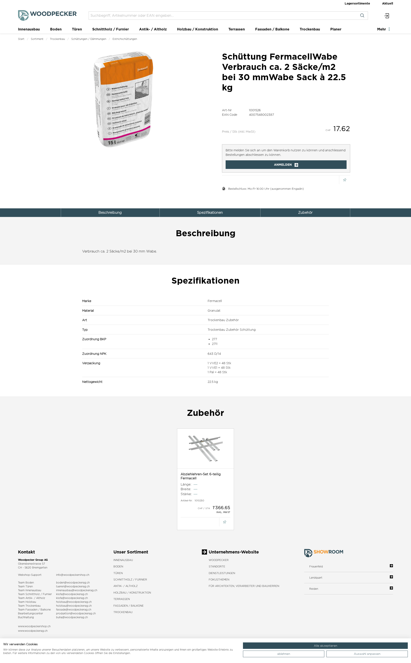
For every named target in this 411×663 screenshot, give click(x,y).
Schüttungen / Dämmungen (88, 39)
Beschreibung (110, 212)
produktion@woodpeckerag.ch (76, 613)
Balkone (45, 609)
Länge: (186, 484)
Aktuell (387, 3)
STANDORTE (217, 566)
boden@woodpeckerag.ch (73, 582)
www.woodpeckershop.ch (34, 626)
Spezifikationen (210, 212)
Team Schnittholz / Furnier (35, 594)
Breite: (186, 489)
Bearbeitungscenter (30, 613)
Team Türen (25, 586)
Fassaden (31, 609)
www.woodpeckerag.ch (33, 630)
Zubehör (305, 212)
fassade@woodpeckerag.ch (73, 609)
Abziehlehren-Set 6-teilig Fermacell (201, 476)
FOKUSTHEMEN (219, 579)
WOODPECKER (219, 560)
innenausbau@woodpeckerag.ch (76, 590)
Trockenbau (310, 29)
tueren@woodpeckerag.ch (73, 586)
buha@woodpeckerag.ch (72, 617)
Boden (56, 29)
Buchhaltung (26, 617)
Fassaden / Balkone (272, 29)
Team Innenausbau (29, 590)
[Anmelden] (387, 15)
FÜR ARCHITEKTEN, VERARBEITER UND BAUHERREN (244, 586)
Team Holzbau (27, 601)
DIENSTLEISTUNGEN (222, 573)
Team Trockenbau (29, 605)
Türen (77, 29)
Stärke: (186, 494)
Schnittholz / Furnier (110, 29)
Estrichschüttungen (125, 39)
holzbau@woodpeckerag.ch (74, 601)
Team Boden (26, 582)
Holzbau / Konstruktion (197, 29)
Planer (335, 29)
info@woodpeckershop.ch (72, 574)
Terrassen (236, 29)
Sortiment (37, 39)
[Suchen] (362, 15)
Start (21, 39)
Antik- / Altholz (153, 29)
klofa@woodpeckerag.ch (72, 594)
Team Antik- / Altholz (31, 598)
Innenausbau (29, 29)
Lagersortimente (357, 3)
